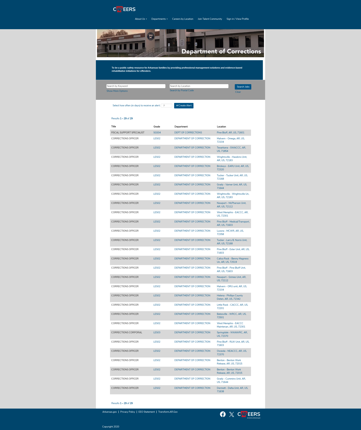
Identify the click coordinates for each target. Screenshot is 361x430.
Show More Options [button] (117, 91)
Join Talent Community (210, 19)
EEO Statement (146, 412)
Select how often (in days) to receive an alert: (136, 105)
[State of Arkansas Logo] (124, 9)
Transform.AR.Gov (168, 412)
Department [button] (181, 126)
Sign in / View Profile (238, 19)
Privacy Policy (127, 412)
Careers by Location (182, 19)
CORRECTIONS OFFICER (125, 138)
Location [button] (221, 126)
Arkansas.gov (109, 412)
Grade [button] (157, 126)
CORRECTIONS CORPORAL (126, 332)
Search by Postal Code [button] (182, 90)
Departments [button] (158, 19)
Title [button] (113, 126)
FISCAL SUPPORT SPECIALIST (127, 132)
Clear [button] (238, 92)
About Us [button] (140, 19)
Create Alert (185, 105)
